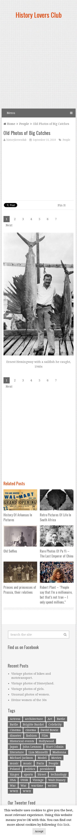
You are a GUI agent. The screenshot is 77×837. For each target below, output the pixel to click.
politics (30, 769)
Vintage (38, 780)
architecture (34, 719)
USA (13, 780)
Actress (15, 719)
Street (42, 774)
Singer (14, 774)
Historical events (22, 741)
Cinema (15, 730)
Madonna (59, 752)
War (13, 785)
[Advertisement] (38, 65)
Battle (61, 719)
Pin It (62, 205)
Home (10, 123)
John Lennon (32, 746)
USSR (24, 780)
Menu (11, 113)
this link (63, 825)
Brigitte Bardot (33, 724)
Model (42, 757)
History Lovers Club (39, 15)
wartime (37, 785)
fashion (31, 735)
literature (17, 752)
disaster (15, 735)
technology (59, 774)
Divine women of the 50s (29, 700)
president (47, 769)
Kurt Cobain (55, 746)
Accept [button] (39, 831)
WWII (14, 791)
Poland (15, 769)
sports (28, 774)
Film (45, 735)
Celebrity (55, 724)
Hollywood (46, 741)
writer (52, 785)
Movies (56, 757)
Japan (14, 746)
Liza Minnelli (38, 752)
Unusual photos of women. (30, 694)
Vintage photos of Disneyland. (32, 683)
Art (50, 719)
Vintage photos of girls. (27, 689)
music (14, 763)
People (24, 123)
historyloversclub (16, 139)
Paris (40, 763)
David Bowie (49, 730)
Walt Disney (57, 780)
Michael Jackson (21, 757)
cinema (30, 730)
